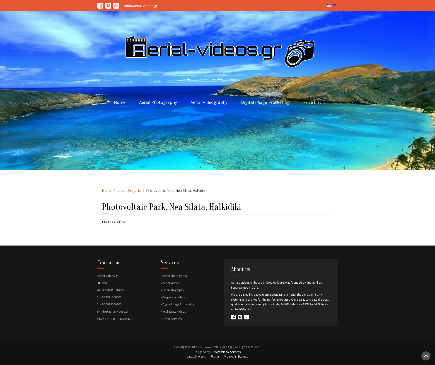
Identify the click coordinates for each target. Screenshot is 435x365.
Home (120, 102)
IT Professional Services (225, 352)
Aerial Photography (158, 102)
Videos (228, 356)
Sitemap (243, 356)
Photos (215, 356)
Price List (312, 102)
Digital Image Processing (265, 102)
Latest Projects (129, 190)
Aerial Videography (209, 102)
